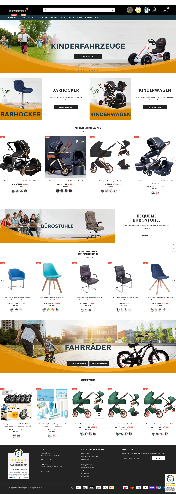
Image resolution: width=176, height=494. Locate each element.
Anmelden (158, 458)
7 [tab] (95, 70)
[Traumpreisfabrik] (21, 99)
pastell (111, 191)
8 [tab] (97, 70)
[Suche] (79, 10)
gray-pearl (90, 434)
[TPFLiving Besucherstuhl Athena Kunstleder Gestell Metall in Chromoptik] (88, 278)
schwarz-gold (13, 191)
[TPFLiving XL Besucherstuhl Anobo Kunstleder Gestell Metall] (124, 278)
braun (82, 310)
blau (58, 191)
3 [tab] (84, 70)
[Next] (156, 46)
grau (25, 191)
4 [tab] (86, 70)
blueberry (86, 434)
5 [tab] (89, 70)
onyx (94, 434)
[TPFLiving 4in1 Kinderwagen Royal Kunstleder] (88, 404)
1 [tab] (78, 70)
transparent (18, 436)
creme (156, 310)
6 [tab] (92, 70)
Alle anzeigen (88, 132)
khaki (21, 191)
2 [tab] (81, 70)
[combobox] (76, 10)
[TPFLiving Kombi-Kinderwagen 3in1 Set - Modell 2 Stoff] (21, 157)
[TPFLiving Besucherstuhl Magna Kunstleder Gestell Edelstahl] (16, 278)
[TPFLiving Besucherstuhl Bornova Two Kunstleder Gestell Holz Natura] (52, 278)
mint (115, 191)
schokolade (70, 191)
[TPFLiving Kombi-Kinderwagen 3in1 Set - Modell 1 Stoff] (66, 157)
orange (52, 310)
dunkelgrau (160, 310)
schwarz (102, 191)
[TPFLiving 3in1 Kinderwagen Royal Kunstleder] (124, 404)
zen (107, 191)
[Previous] (19, 46)
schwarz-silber (17, 191)
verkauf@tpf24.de (47, 471)
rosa (157, 193)
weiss (20, 310)
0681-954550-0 (47, 460)
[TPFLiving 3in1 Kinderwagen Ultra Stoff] (110, 157)
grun (48, 310)
